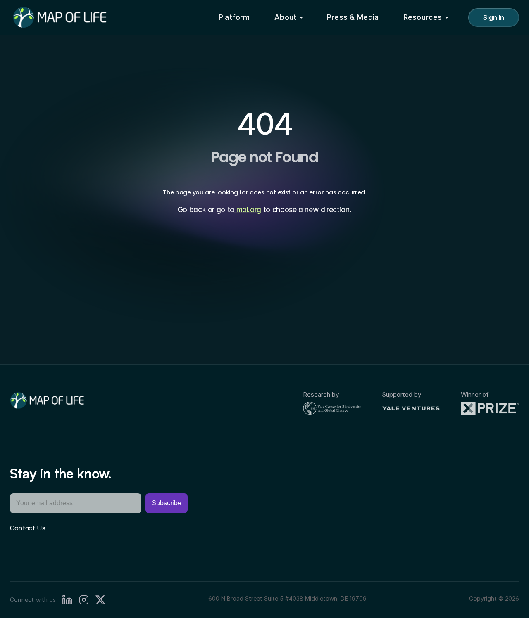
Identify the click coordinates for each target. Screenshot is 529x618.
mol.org (247, 209)
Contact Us (27, 528)
